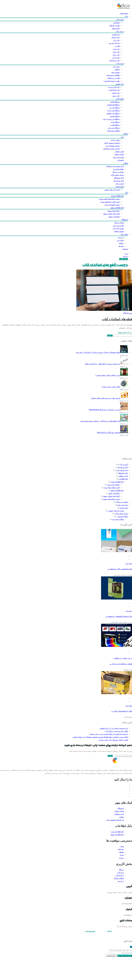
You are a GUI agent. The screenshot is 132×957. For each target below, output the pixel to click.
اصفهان (121, 852)
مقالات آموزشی (118, 169)
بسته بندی (116, 66)
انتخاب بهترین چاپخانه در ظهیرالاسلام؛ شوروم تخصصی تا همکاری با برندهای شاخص (100, 737)
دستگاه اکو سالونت (113, 105)
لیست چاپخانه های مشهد (111, 499)
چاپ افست (116, 34)
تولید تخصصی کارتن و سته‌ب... (119, 568)
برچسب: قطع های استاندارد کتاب (105, 265)
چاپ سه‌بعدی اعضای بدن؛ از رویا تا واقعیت (113, 728)
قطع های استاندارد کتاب (117, 319)
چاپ (126, 16)
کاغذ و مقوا (116, 28)
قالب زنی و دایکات (113, 78)
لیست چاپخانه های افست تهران (109, 199)
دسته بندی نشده (122, 505)
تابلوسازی (120, 160)
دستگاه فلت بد (115, 125)
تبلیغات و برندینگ (118, 172)
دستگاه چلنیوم (115, 116)
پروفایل (121, 243)
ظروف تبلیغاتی (119, 231)
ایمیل (130, 953)
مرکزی (121, 858)
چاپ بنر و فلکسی (119, 658)
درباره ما (121, 237)
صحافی (117, 69)
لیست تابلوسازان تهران (112, 205)
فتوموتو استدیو (90, 931)
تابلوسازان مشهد (114, 216)
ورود (126, 253)
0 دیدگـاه (129, 332)
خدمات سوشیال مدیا (113, 146)
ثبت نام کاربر (119, 875)
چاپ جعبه (116, 52)
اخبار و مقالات (123, 476)
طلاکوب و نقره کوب (113, 75)
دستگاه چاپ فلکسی (113, 113)
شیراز (122, 855)
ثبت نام (125, 256)
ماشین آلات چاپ (118, 228)
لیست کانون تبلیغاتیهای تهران (110, 202)
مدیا (122, 137)
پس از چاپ (120, 63)
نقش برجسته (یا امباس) (112, 81)
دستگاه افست (115, 102)
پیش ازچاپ (120, 19)
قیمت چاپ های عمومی (112, 190)
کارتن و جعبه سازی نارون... (121, 711)
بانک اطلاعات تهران (117, 196)
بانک (126, 192)
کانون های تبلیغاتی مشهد (111, 214)
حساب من (120, 240)
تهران (122, 846)
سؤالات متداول (119, 878)
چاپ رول (116, 40)
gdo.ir (109, 931)
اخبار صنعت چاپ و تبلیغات (115, 166)
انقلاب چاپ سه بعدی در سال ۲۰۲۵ (116, 731)
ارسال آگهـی (123, 259)
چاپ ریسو (116, 96)
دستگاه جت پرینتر (114, 128)
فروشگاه (125, 219)
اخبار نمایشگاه (119, 178)
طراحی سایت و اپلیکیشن (111, 149)
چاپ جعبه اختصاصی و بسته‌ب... (118, 616)
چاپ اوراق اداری (114, 90)
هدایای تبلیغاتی (119, 154)
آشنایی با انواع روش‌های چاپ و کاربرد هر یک (113, 740)
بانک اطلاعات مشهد (117, 207)
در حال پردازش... (111, 955)
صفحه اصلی (124, 13)
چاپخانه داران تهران (113, 485)
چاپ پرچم (116, 55)
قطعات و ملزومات (113, 131)
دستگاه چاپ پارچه (113, 110)
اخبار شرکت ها (119, 181)
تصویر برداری (115, 140)
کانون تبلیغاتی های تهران (111, 487)
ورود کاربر (120, 872)
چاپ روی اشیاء (114, 60)
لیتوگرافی (116, 23)
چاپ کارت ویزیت (114, 87)
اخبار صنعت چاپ (122, 470)
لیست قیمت (119, 186)
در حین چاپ (120, 31)
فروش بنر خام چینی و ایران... (121, 663)
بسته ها (121, 246)
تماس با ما (124, 234)
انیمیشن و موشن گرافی (112, 143)
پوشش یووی (115, 72)
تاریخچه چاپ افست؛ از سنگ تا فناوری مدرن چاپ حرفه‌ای (108, 734)
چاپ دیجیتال (115, 37)
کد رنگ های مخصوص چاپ (115, 820)
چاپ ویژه (116, 49)
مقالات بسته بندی (118, 519)
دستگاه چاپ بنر (114, 107)
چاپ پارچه (116, 57)
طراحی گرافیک (114, 25)
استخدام (125, 249)
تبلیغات (125, 133)
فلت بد (117, 46)
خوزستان (120, 849)
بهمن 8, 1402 (127, 313)
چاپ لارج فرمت (114, 43)
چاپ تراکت (116, 93)
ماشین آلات (120, 99)
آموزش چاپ (119, 183)
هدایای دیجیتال (119, 223)
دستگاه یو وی (115, 122)
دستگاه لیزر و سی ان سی (111, 119)
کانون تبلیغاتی (119, 151)
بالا (131, 947)
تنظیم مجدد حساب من (124, 955)
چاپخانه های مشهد (114, 211)
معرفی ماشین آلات (117, 175)
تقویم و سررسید (118, 157)
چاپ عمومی (119, 84)
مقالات (125, 163)
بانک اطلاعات (123, 479)
